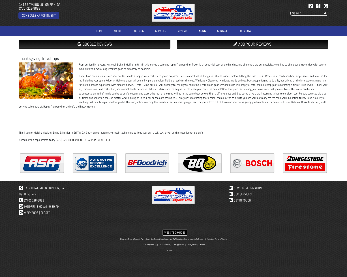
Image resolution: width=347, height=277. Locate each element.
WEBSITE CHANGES (174, 232)
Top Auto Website (221, 239)
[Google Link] (326, 6)
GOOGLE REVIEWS (96, 44)
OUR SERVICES (242, 194)
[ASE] (95, 163)
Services (160, 31)
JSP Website (208, 239)
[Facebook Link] (318, 6)
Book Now (245, 31)
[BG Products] (200, 163)
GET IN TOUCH (242, 200)
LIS (179, 250)
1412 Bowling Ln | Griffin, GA (39, 4)
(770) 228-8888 (29, 8)
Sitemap (202, 245)
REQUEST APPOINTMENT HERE (94, 140)
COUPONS (138, 31)
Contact (222, 31)
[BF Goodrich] (147, 163)
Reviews (182, 31)
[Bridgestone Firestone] (305, 163)
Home (99, 31)
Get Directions (28, 194)
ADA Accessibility (164, 245)
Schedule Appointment (39, 15)
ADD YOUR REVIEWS (254, 44)
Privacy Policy (191, 245)
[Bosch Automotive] (252, 163)
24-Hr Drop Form (148, 245)
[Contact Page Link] (311, 6)
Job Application (178, 245)
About (117, 31)
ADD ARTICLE (171, 250)
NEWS (202, 31)
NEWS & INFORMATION (247, 188)
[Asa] (42, 163)
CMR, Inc (199, 239)
